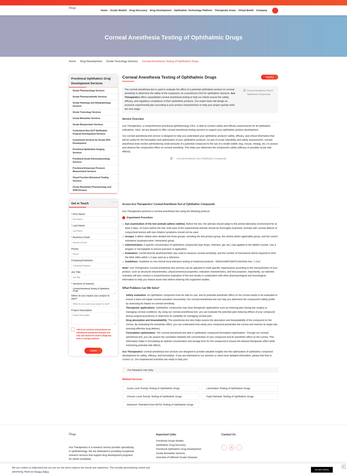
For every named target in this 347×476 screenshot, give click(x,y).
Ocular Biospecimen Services (88, 124)
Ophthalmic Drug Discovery (171, 445)
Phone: (75, 249)
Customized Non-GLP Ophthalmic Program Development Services (90, 132)
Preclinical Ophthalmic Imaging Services (89, 151)
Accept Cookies (322, 470)
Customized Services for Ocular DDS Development (91, 141)
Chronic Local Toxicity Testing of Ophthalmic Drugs (154, 396)
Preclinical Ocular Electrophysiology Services (91, 160)
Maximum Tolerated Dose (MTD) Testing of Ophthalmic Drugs (160, 404)
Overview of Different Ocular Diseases (176, 457)
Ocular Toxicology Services (122, 61)
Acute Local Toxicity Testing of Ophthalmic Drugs (153, 388)
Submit (93, 351)
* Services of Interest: (82, 283)
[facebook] (224, 447)
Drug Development (160, 10)
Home (104, 10)
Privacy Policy (41, 471)
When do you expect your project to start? (90, 297)
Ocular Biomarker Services (86, 118)
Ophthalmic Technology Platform (193, 10)
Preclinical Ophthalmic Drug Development (178, 449)
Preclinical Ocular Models (170, 440)
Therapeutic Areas (225, 10)
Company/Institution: (82, 260)
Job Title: (76, 272)
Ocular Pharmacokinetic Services (90, 97)
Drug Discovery (138, 10)
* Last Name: (78, 225)
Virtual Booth (246, 10)
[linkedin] (239, 447)
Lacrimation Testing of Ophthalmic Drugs (228, 388)
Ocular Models (118, 10)
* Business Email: (80, 237)
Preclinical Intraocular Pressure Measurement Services (89, 169)
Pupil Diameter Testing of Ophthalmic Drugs (230, 396)
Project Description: (81, 310)
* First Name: (78, 214)
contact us (127, 359)
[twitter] (231, 447)
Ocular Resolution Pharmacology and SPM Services (92, 188)
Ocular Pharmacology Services (89, 90)
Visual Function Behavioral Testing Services (91, 179)
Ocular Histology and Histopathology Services (92, 104)
